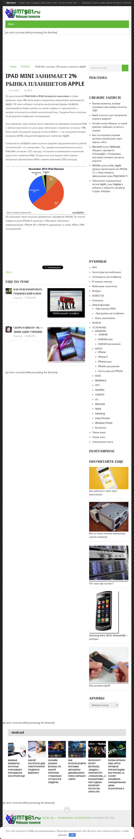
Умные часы (98, 437)
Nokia (98, 408)
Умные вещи (99, 432)
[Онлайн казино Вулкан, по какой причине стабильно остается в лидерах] (57, 749)
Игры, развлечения (105, 318)
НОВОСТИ (98, 295)
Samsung (100, 413)
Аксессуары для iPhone (110, 371)
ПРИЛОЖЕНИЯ (100, 305)
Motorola (100, 404)
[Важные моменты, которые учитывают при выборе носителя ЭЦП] (17, 749)
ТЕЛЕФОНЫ (99, 327)
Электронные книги (102, 441)
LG (96, 399)
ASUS (98, 375)
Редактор (18, 297)
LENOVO (99, 394)
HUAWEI (99, 389)
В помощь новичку (102, 281)
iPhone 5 (103, 356)
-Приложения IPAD (105, 308)
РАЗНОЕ (25, 66)
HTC (97, 385)
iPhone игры (104, 361)
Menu (11, 24)
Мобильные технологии (104, 286)
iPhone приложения (108, 366)
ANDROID (100, 331)
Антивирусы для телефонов (106, 276)
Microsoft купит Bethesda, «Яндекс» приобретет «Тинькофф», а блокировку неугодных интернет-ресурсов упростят (108, 153)
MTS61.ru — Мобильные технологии (66, 817)
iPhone (102, 352)
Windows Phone (103, 423)
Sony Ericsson (102, 418)
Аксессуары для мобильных (106, 272)
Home (13, 66)
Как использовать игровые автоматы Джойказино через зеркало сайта (107, 138)
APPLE (98, 348)
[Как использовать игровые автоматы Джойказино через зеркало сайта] (77, 749)
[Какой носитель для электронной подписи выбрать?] (37, 749)
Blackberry (100, 380)
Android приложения (109, 344)
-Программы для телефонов (109, 313)
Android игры (105, 339)
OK (72, 835)
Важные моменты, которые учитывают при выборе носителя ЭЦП (109, 107)
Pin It (9, 272)
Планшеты (97, 300)
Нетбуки (96, 291)
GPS (94, 267)
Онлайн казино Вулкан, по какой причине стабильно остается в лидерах (109, 127)
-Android (102, 334)
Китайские (100, 427)
